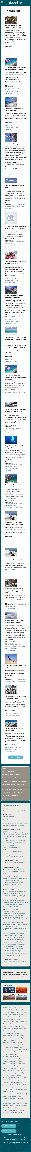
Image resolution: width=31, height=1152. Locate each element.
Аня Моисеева (19, 1026)
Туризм (15, 52)
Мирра (5, 1073)
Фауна (18, 1105)
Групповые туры (9, 91)
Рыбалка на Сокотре (9, 1093)
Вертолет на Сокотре (17, 1035)
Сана (18, 206)
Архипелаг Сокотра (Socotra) (11, 774)
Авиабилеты (8, 206)
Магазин (21, 1068)
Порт (24, 1084)
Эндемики (13, 1112)
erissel (18, 1012)
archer (5, 1007)
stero (25, 1017)
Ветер (17, 1038)
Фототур (10, 1107)
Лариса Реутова (8, 1068)
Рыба (11, 1091)
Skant (20, 1017)
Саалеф (24, 1093)
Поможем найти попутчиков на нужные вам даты (15, 962)
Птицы (5, 1089)
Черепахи (22, 1110)
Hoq (10, 1014)
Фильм (23, 1105)
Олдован (23, 1077)
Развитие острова (14, 1089)
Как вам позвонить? (9, 816)
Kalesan (15, 1014)
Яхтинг (20, 1112)
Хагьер (5, 1110)
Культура (16, 1066)
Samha (10, 1017)
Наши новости (22, 170)
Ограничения (15, 1077)
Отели (5, 1080)
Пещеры (5, 1082)
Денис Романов (8, 1047)
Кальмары (12, 1061)
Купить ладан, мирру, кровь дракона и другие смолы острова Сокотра (13, 785)
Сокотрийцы (20, 1098)
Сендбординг (12, 1096)
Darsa (15, 1007)
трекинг (5, 1114)
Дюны (5, 1052)
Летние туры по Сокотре (11, 278)
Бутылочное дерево (19, 1031)
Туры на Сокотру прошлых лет (13, 48)
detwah (5, 1010)
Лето (14, 282)
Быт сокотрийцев (8, 1033)
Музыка (5, 1075)
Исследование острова (10, 1059)
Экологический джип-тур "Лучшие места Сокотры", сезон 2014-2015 (15, 377)
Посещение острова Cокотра (11, 778)
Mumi (21, 1014)
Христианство (13, 1110)
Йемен (11, 172)
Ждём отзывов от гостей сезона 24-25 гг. (15, 863)
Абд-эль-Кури (15, 1019)
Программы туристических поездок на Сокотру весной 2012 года (14, 591)
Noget (5, 1017)
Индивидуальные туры (11, 174)
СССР (19, 1093)
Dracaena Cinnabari (9, 1012)
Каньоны (19, 1061)
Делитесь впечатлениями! (10, 799)
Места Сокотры (20, 1070)
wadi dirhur (6, 1019)
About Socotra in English (10, 1121)
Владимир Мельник (9, 1042)
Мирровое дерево (14, 1073)
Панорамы (18, 1080)
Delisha (20, 1007)
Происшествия (21, 1087)
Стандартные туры (10, 432)
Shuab (15, 1017)
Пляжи (5, 1084)
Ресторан (24, 1089)
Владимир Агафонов (9, 1040)
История (21, 1059)
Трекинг (16, 539)
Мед (4, 1070)
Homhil (5, 1014)
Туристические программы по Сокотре (14, 781)
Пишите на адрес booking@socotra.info (15, 811)
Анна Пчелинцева (8, 1026)
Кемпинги (22, 1063)
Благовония (22, 1028)
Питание (19, 1082)
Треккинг (5, 1105)
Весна (12, 1038)
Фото (4, 1107)
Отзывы (11, 1080)
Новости (4, 768)
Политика (18, 1084)
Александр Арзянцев (9, 1024)
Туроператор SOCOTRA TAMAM (12, 792)
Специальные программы (11, 54)
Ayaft (9, 1007)
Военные (5, 1045)
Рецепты (5, 1091)
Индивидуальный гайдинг (12, 50)
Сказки (20, 1096)
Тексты (18, 1103)
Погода (11, 1084)
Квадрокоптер (13, 1063)
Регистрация (10, 1131)
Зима (22, 1052)
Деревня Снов (18, 1047)
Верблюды (6, 1035)
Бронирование (8, 52)
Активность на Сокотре (19, 1021)
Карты (5, 1063)
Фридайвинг (8, 470)
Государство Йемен (8, 771)
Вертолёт (6, 1038)
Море (23, 1073)
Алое (19, 1024)
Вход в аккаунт (9, 1125)
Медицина (10, 1070)
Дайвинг (24, 1045)
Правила (5, 1087)
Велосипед (18, 1033)
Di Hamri (11, 1010)
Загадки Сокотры (14, 1052)
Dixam (24, 1010)
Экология (6, 1112)
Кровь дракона (7, 1066)
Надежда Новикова (15, 1075)
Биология (15, 1028)
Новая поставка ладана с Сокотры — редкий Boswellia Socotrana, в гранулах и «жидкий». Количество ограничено (15, 823)
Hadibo (23, 1012)
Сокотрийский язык (9, 1098)
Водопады (20, 1042)
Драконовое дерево (21, 1049)
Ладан (23, 1066)
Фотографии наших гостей (10, 795)
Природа (12, 1087)
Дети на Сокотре (8, 1049)
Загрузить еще (15, 757)
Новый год (19, 507)
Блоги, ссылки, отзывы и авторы (12, 789)
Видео (23, 1038)
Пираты (12, 1082)
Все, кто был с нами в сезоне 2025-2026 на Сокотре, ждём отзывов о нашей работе (15, 871)
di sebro (18, 1010)
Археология (6, 1028)
